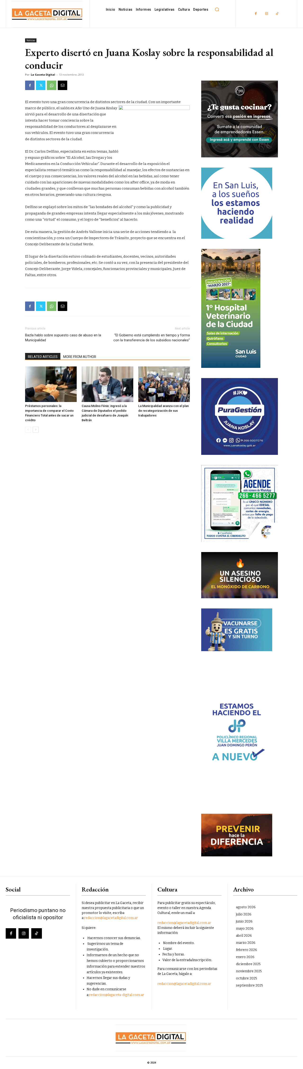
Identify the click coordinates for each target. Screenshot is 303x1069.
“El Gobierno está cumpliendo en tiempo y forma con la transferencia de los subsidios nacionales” (151, 337)
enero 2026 (245, 957)
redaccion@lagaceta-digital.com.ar (116, 995)
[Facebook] (256, 14)
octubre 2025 (246, 978)
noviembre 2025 (249, 971)
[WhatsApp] (51, 85)
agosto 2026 (246, 907)
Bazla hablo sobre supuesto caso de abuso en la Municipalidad (63, 337)
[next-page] (36, 430)
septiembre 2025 (249, 985)
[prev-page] (28, 430)
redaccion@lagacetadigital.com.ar (111, 918)
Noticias (31, 40)
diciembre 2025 (248, 964)
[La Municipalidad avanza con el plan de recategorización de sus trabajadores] (164, 384)
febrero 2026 (246, 950)
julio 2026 (243, 914)
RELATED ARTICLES (43, 357)
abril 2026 (244, 936)
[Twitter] (40, 85)
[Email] (62, 85)
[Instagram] (266, 14)
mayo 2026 (245, 929)
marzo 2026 (245, 943)
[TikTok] (277, 14)
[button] (216, 9)
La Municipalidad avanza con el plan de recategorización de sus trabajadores (163, 410)
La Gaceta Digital (43, 74)
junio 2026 (244, 921)
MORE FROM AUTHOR (79, 357)
